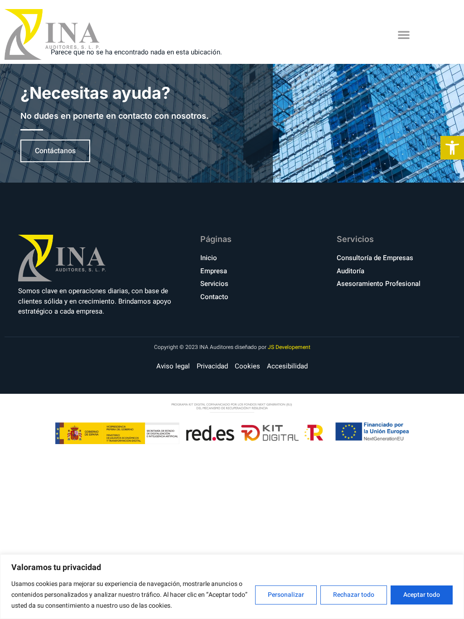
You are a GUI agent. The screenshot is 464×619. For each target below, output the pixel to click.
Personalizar (286, 595)
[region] (232, 586)
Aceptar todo (421, 595)
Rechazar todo (353, 595)
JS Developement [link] (289, 347)
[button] (403, 34)
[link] (452, 148)
